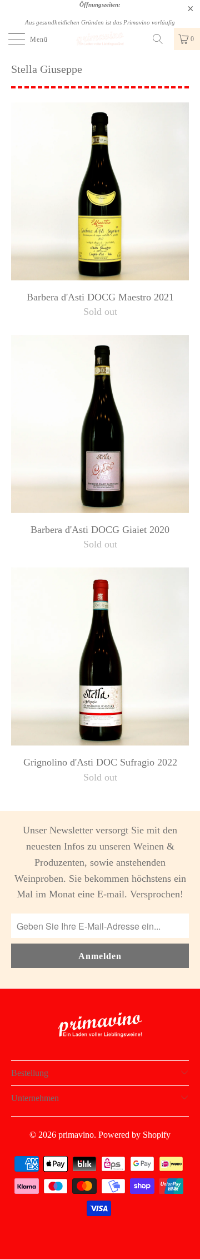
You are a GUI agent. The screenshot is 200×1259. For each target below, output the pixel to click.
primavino (76, 1134)
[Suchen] (162, 39)
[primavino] (100, 39)
